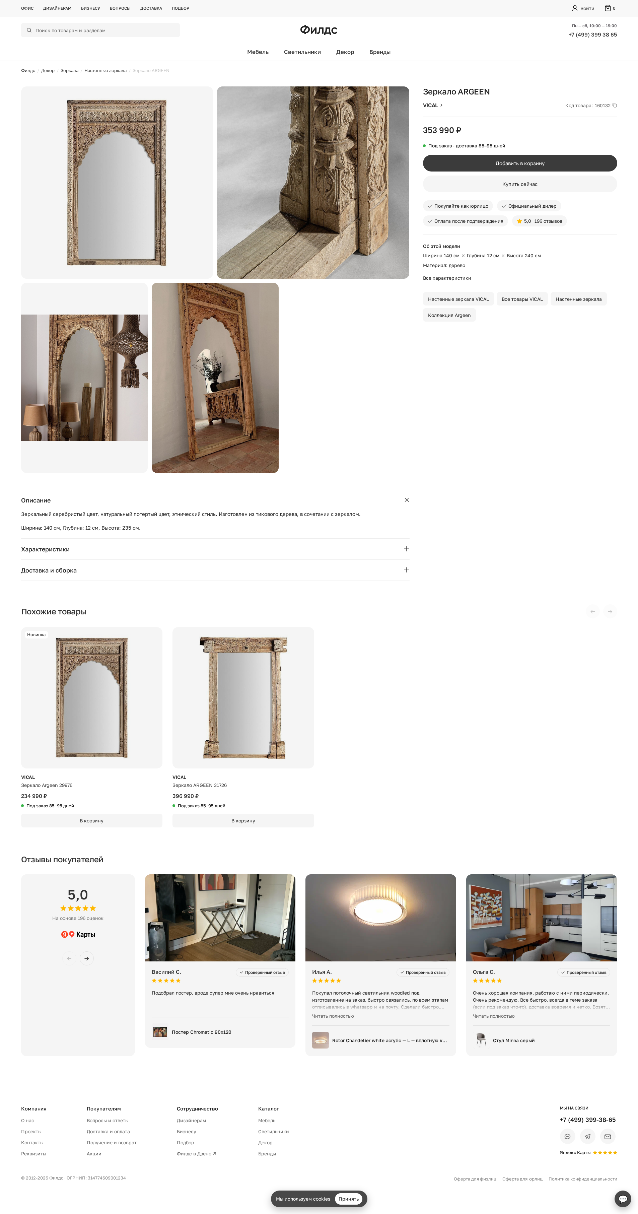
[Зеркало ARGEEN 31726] (243, 698)
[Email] (608, 1136)
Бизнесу (90, 8)
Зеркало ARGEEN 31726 (199, 785)
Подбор (180, 8)
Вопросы (120, 8)
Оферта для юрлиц (522, 1179)
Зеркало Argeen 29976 (46, 785)
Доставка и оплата (108, 1131)
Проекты (31, 1131)
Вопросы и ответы (108, 1120)
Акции (94, 1153)
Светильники (302, 51)
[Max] (567, 1136)
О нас (27, 1120)
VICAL (430, 105)
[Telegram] (587, 1136)
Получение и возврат (112, 1142)
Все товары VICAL (522, 299)
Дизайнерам (57, 8)
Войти (587, 8)
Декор (345, 51)
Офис (27, 8)
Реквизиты (33, 1153)
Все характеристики (447, 278)
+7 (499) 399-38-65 (588, 1119)
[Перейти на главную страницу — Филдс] (318, 30)
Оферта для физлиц (475, 1179)
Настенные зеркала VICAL (458, 299)
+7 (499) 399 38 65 (593, 34)
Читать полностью (333, 1016)
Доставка (151, 8)
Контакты (32, 1142)
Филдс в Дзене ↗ (196, 1153)
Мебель (258, 51)
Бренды (380, 51)
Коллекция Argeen (449, 315)
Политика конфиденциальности (583, 1179)
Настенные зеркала (579, 299)
